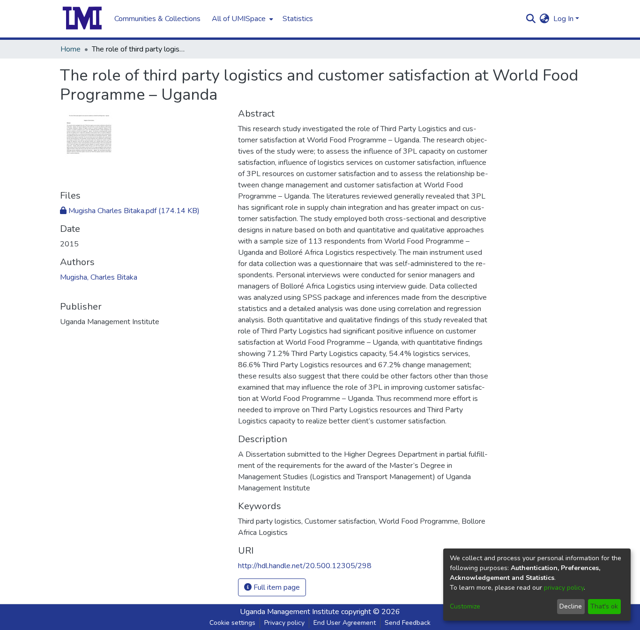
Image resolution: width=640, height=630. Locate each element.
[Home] (82, 18)
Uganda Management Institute (289, 612)
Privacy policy (284, 622)
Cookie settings (232, 622)
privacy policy (564, 587)
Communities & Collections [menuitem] (157, 19)
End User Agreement (344, 622)
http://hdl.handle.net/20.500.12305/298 (305, 566)
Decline (570, 606)
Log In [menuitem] (563, 19)
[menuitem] (241, 18)
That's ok (604, 606)
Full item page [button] (276, 587)
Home (70, 49)
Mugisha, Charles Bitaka (98, 277)
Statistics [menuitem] (298, 19)
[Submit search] (531, 18)
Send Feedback (408, 622)
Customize (465, 606)
